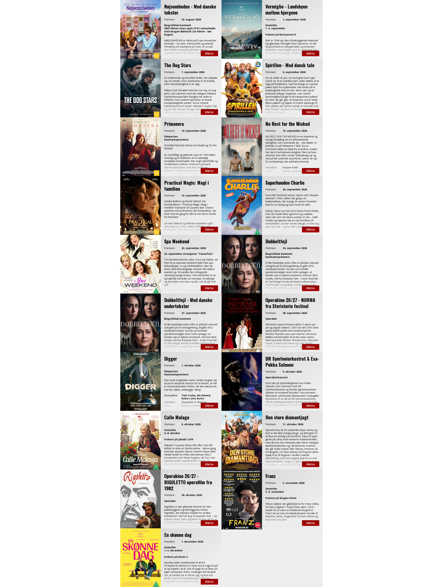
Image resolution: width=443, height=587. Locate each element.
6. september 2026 (294, 72)
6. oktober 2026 (191, 424)
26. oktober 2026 (192, 495)
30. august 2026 (191, 19)
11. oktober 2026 (293, 424)
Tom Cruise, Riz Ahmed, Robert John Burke (196, 397)
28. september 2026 (295, 313)
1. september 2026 (294, 19)
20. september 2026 (295, 189)
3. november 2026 (293, 483)
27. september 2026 (194, 313)
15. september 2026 (295, 130)
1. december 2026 (192, 541)
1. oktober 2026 (191, 365)
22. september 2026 (194, 248)
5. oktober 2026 (292, 371)
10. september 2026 (194, 130)
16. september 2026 (194, 195)
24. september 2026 (295, 248)
